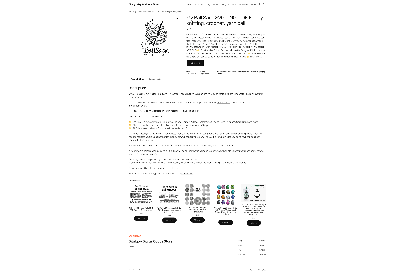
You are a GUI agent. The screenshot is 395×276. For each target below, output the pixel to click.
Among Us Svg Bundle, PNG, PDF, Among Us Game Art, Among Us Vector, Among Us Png (226, 211)
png (263, 72)
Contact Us (187, 173)
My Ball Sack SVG (253, 72)
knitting (235, 72)
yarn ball (220, 74)
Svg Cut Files (137, 12)
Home (130, 12)
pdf (260, 72)
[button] (177, 19)
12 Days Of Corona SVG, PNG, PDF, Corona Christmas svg (141, 209)
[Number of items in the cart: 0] (264, 4)
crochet (223, 72)
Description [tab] (137, 79)
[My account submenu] (198, 4)
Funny (229, 72)
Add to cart (195, 63)
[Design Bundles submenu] (235, 4)
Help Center (223, 102)
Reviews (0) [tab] (155, 79)
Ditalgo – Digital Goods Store (144, 4)
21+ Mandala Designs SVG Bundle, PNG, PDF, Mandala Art (197, 210)
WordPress (263, 270)
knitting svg (242, 72)
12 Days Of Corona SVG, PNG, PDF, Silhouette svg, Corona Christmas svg (169, 210)
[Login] (259, 4)
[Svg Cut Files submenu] (219, 4)
